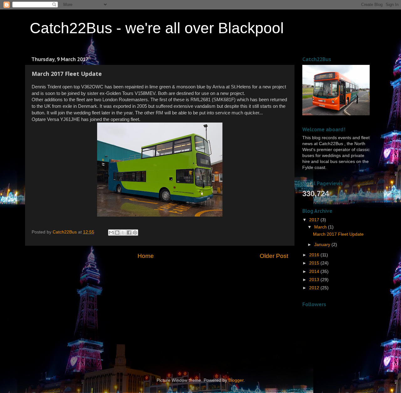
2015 (314, 263)
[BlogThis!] (117, 232)
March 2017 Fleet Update (338, 234)
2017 (314, 219)
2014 (314, 271)
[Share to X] (123, 232)
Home (146, 256)
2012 (314, 288)
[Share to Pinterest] (135, 232)
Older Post (274, 256)
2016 (314, 255)
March (321, 227)
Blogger (235, 380)
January (322, 244)
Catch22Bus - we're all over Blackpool (157, 28)
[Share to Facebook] (129, 232)
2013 (314, 279)
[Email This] (111, 232)
